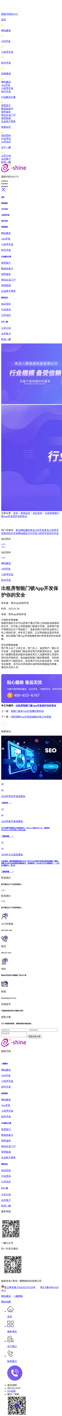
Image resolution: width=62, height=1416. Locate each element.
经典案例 (6, 73)
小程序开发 (7, 52)
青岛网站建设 (23, 530)
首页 (3, 19)
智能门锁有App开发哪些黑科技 (27, 711)
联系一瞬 (6, 162)
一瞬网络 (18, 1296)
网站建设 (6, 30)
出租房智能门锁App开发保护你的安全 (36, 705)
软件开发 (6, 62)
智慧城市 (6, 112)
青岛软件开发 (11, 533)
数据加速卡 (7, 108)
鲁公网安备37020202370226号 (20, 1287)
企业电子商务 (8, 121)
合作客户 (6, 159)
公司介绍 (6, 155)
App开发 (5, 85)
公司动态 (6, 141)
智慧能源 (6, 118)
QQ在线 (11, 1391)
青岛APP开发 (37, 530)
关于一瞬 (6, 147)
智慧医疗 (6, 105)
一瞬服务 (4, 1063)
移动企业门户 (8, 115)
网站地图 (6, 1301)
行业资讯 (6, 138)
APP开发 (6, 41)
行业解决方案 (8, 97)
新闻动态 (6, 127)
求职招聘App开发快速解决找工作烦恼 (31, 716)
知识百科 (6, 135)
